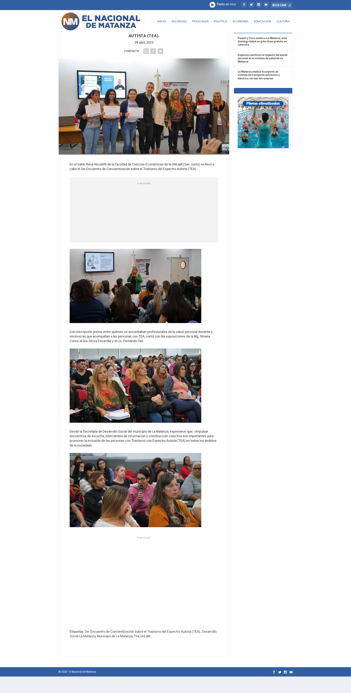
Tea (136, 636)
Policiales (200, 21)
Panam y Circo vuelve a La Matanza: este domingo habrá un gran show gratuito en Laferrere (262, 41)
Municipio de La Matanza (115, 636)
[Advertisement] (144, 213)
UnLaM (145, 636)
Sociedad (179, 21)
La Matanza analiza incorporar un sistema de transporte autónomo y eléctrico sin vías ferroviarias (259, 75)
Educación (262, 21)
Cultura (283, 21)
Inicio (162, 21)
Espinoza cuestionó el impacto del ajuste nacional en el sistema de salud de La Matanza (262, 58)
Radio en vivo (225, 4)
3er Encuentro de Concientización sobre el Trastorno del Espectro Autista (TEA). (143, 631)
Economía (240, 21)
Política (220, 21)
